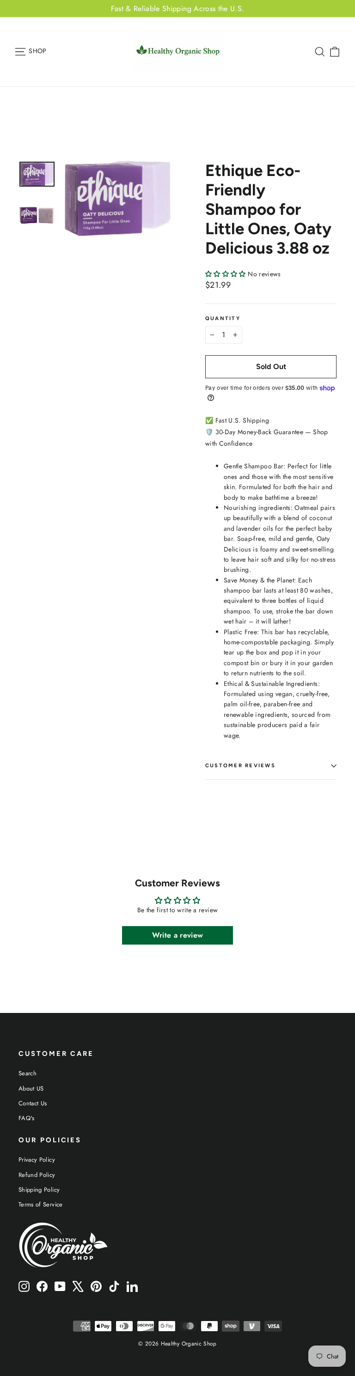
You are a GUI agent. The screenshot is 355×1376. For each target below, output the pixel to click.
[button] (226, 274)
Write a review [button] (177, 935)
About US (31, 1088)
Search (27, 1073)
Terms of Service (40, 1204)
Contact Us (32, 1103)
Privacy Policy (36, 1159)
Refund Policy (36, 1174)
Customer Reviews (240, 765)
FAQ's (26, 1118)
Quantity (222, 318)
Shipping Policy (39, 1189)
